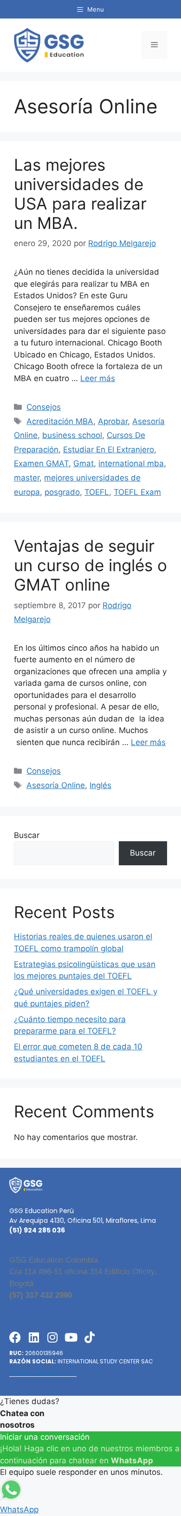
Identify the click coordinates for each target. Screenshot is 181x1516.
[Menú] (154, 45)
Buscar (26, 835)
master (26, 477)
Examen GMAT (41, 463)
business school (72, 435)
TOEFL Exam (137, 492)
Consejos (43, 407)
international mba (131, 463)
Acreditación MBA (59, 421)
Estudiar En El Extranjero (108, 449)
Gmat (83, 463)
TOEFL (96, 492)
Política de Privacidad (43, 1373)
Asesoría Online (55, 785)
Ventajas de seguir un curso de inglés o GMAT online (90, 565)
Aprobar (113, 421)
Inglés (100, 785)
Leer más (97, 378)
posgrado (62, 492)
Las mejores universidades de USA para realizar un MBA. (80, 194)
